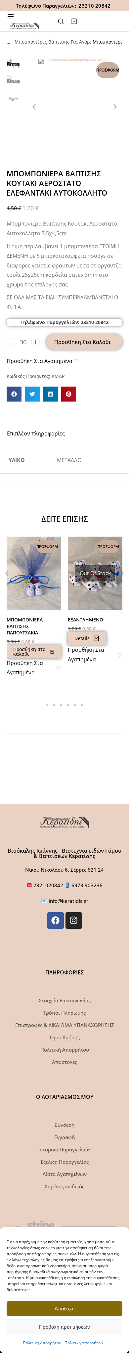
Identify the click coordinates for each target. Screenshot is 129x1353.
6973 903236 (87, 885)
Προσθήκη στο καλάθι (29, 651)
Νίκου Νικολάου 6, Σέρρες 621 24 (64, 869)
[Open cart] (74, 21)
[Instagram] (73, 920)
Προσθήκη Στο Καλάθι (82, 342)
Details (82, 638)
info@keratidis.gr (68, 901)
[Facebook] (55, 920)
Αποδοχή (64, 1308)
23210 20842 (94, 5)
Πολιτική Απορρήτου (42, 1343)
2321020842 (48, 885)
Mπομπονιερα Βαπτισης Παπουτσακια (25, 626)
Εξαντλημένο (85, 619)
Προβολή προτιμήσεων (64, 1327)
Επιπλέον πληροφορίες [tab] (36, 433)
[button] (14, 394)
